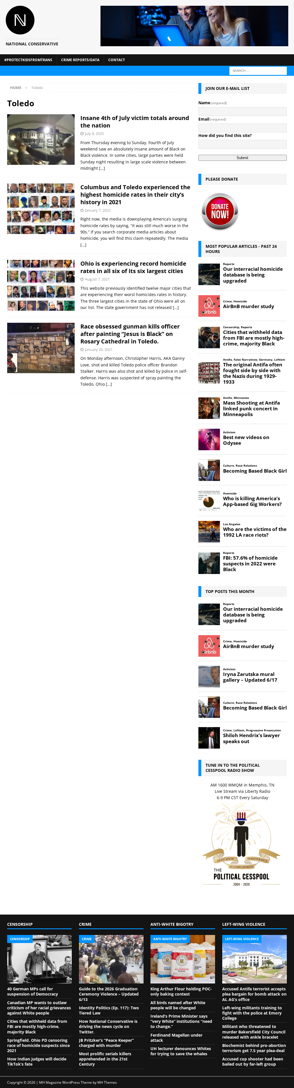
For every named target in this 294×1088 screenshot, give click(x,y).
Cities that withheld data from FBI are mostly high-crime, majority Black (37, 1026)
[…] (102, 168)
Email (212, 119)
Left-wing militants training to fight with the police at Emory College (252, 1013)
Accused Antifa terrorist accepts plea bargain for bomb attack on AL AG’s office (254, 994)
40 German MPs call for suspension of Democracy (32, 991)
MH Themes (107, 1082)
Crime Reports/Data (80, 59)
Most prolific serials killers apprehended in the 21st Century (105, 1059)
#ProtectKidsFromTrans (28, 59)
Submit (242, 158)
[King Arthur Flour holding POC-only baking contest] (182, 959)
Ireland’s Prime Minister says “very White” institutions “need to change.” (181, 1021)
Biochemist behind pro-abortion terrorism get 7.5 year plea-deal (254, 1048)
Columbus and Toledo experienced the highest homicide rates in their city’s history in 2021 (135, 194)
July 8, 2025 (94, 133)
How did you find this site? (225, 135)
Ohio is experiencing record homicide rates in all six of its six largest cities (133, 267)
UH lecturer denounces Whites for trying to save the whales (180, 1051)
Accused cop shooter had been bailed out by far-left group (252, 1061)
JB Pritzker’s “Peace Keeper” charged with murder (106, 1042)
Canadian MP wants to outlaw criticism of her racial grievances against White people (39, 1008)
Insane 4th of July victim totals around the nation (134, 121)
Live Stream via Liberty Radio (242, 791)
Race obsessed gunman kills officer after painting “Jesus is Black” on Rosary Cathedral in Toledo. (130, 333)
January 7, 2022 (98, 210)
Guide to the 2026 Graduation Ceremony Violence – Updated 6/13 (109, 994)
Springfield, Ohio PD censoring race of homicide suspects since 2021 (38, 1045)
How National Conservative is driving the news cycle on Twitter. (108, 1026)
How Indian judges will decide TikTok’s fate (36, 1061)
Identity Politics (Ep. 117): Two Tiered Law (109, 1010)
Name (212, 102)
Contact (116, 59)
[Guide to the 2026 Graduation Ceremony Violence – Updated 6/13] (111, 959)
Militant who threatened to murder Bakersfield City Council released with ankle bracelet (253, 1031)
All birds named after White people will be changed (177, 1005)
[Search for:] (258, 70)
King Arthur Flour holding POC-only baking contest (181, 991)
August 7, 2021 (97, 279)
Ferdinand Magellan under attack (176, 1037)
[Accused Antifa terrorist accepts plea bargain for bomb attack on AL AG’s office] (254, 959)
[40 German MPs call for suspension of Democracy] (39, 959)
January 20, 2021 (99, 349)
